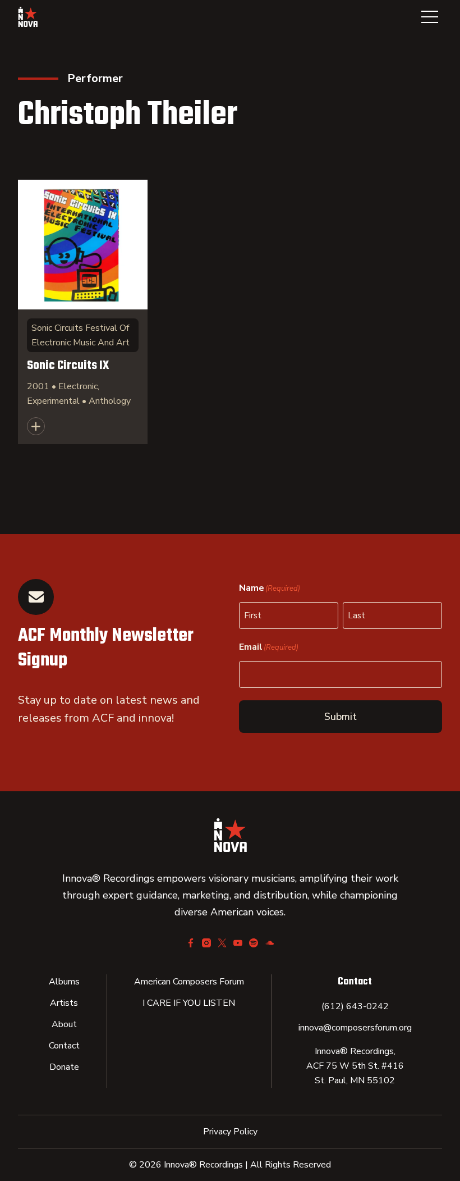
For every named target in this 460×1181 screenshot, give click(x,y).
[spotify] (253, 942)
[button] (429, 16)
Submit (340, 716)
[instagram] (206, 942)
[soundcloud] (269, 942)
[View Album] (83, 312)
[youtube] (237, 942)
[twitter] (222, 942)
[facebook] (190, 942)
